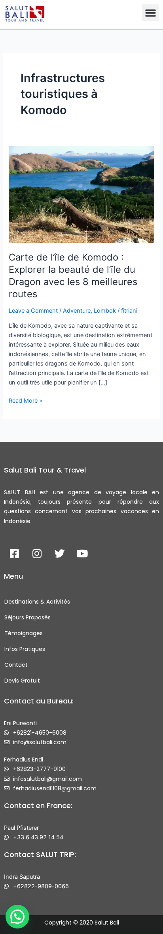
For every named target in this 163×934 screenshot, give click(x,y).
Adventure (77, 310)
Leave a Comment (33, 310)
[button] (150, 13)
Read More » (25, 400)
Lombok (105, 310)
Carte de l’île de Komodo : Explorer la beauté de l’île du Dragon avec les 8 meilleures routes (73, 275)
